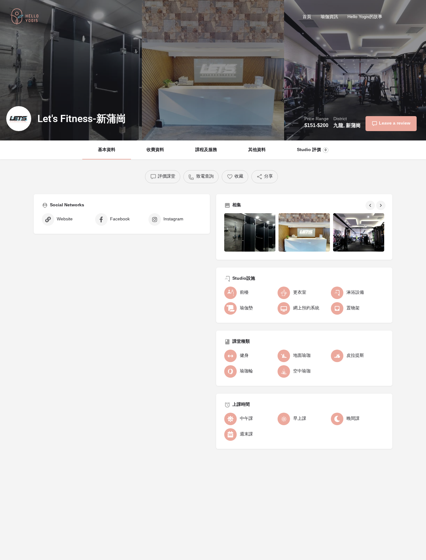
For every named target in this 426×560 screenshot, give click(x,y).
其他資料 (257, 150)
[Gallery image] (249, 232)
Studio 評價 (312, 150)
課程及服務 (206, 150)
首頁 (307, 17)
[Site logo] (25, 17)
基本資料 (106, 150)
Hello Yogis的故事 (364, 17)
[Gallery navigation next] (381, 205)
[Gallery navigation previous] (370, 205)
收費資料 (155, 150)
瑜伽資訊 (329, 17)
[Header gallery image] (71, 70)
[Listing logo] (18, 118)
